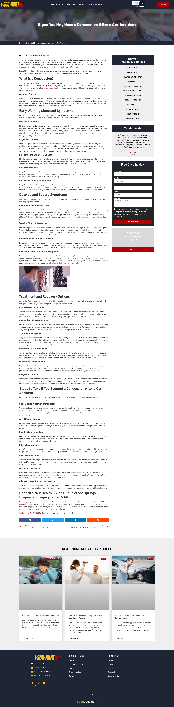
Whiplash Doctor (133, 118)
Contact (91, 4)
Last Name (118, 178)
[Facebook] (33, 683)
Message (117, 198)
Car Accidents (44, 55)
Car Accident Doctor (133, 77)
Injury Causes (72, 4)
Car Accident (132, 72)
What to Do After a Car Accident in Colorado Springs (129, 616)
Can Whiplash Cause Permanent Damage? (40, 615)
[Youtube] (44, 683)
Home (21, 43)
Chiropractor (133, 82)
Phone (116, 192)
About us (54, 4)
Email (116, 185)
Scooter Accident (133, 100)
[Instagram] (38, 683)
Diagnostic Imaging (132, 86)
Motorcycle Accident (132, 91)
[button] (30, 520)
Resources (82, 4)
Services (62, 4)
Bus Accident (132, 68)
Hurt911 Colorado (75, 695)
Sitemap (106, 695)
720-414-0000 (138, 6)
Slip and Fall (132, 105)
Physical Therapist (133, 95)
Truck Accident (132, 109)
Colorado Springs (47, 73)
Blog (37, 55)
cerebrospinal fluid (50, 88)
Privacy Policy (98, 695)
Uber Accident (133, 114)
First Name (118, 171)
